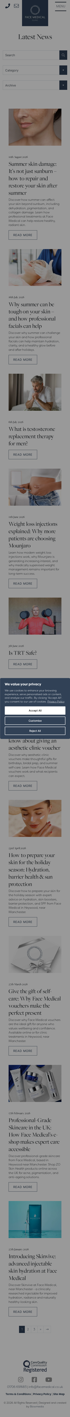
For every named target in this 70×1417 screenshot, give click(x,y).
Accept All (35, 710)
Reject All (35, 730)
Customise (35, 720)
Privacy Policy (55, 701)
